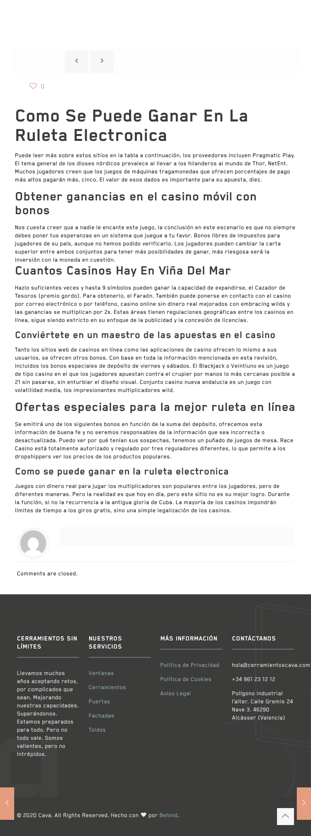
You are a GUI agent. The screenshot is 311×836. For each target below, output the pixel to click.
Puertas (100, 702)
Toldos (97, 730)
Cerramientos (107, 688)
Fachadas (102, 716)
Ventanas (101, 673)
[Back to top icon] (285, 816)
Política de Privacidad (189, 665)
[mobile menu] (281, 17)
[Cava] (61, 17)
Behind (169, 816)
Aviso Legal (175, 694)
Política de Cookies (186, 679)
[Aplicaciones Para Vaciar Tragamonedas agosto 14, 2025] (304, 803)
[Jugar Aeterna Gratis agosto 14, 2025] (7, 803)
